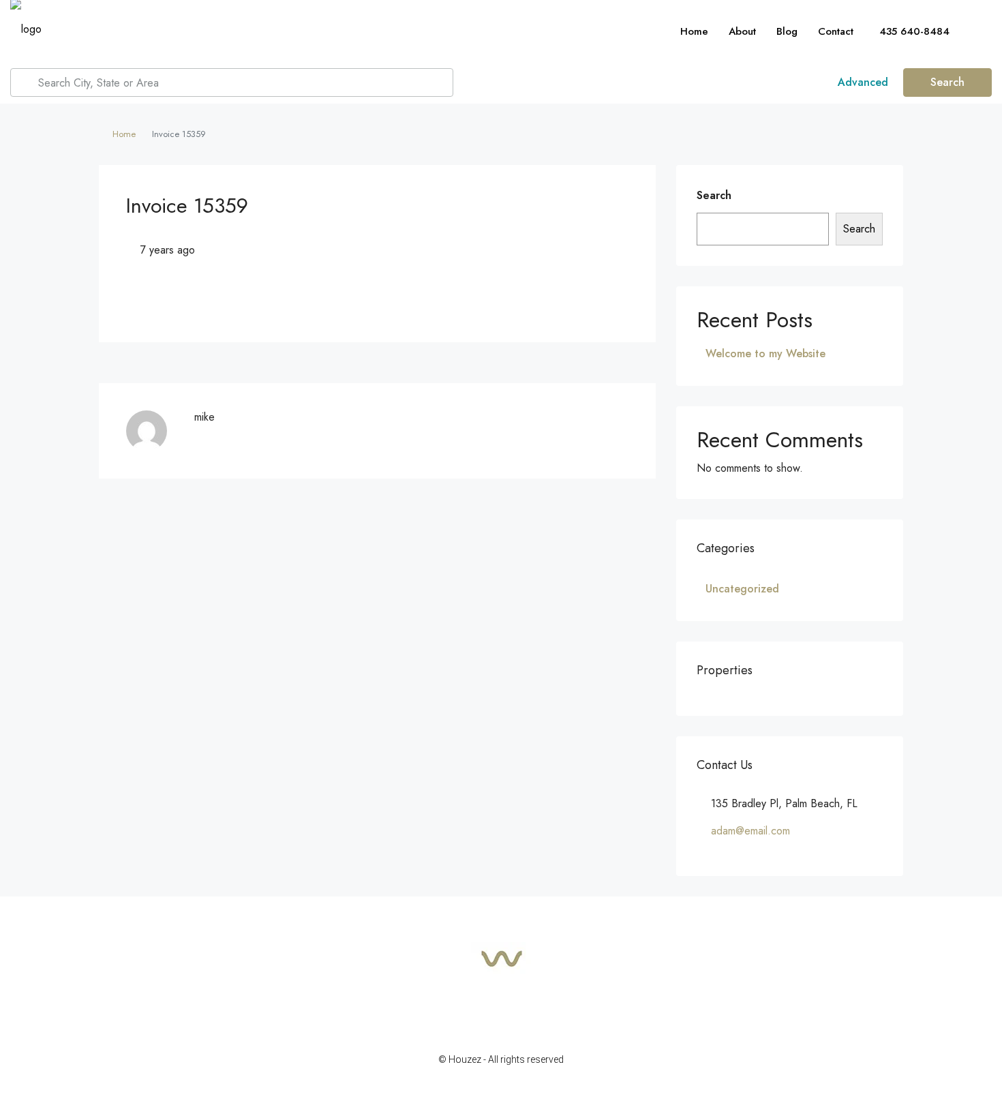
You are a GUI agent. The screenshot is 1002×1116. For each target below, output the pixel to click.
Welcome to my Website (765, 353)
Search (947, 82)
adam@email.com (750, 831)
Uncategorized (742, 589)
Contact (835, 31)
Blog (787, 31)
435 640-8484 (913, 31)
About (742, 31)
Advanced (861, 82)
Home (694, 31)
